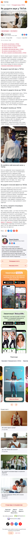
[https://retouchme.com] (20, 516)
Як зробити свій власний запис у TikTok (12, 49)
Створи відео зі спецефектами (14, 505)
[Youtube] (20, 524)
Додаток (21, 511)
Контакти (7, 511)
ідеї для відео (5, 31)
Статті (8, 5)
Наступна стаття (13, 265)
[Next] (16, 404)
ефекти (3, 222)
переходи (9, 222)
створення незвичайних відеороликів (11, 65)
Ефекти (15, 509)
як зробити (14, 31)
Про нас (14, 511)
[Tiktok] (8, 524)
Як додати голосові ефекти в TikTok (11, 51)
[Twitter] (11, 231)
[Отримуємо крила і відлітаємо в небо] (8, 297)
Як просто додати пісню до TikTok (11, 45)
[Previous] (12, 404)
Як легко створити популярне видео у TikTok (14, 52)
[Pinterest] (14, 231)
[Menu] (26, 2)
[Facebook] (8, 231)
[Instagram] (12, 524)
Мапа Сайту (14, 512)
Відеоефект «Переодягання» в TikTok (11, 361)
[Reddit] (17, 231)
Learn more (17, 533)
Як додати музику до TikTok (9, 47)
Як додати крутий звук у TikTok (10, 44)
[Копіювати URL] (6, 231)
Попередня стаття (14, 261)
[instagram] (12, 243)
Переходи (8, 509)
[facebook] (14, 243)
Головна (3, 5)
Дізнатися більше (14, 399)
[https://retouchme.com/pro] (14, 519)
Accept (10, 533)
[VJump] (4, 2)
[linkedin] (10, 243)
